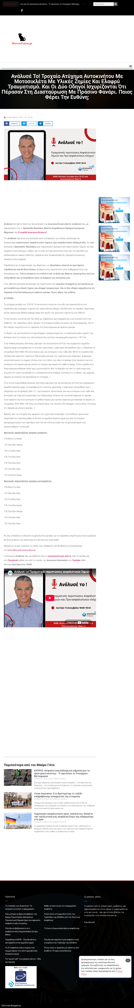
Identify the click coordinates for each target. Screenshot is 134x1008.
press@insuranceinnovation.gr (22, 550)
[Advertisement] (86, 39)
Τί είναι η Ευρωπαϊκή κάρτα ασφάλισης (61, 928)
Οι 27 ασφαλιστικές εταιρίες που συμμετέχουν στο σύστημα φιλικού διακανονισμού (21, 950)
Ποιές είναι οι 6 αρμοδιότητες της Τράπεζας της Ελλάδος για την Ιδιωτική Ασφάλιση (62, 917)
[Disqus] (50, 708)
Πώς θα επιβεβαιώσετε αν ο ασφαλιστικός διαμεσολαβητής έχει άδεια (21, 931)
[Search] (116, 4)
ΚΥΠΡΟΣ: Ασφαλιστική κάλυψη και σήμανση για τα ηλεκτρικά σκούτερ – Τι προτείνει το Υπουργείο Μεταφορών (62, 773)
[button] (130, 66)
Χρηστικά (10, 896)
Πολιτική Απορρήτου (11, 1005)
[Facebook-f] (22, 10)
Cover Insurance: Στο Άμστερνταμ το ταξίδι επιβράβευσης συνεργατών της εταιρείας (58, 795)
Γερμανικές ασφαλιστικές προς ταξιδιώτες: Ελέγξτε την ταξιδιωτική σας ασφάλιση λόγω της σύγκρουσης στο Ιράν (63, 816)
